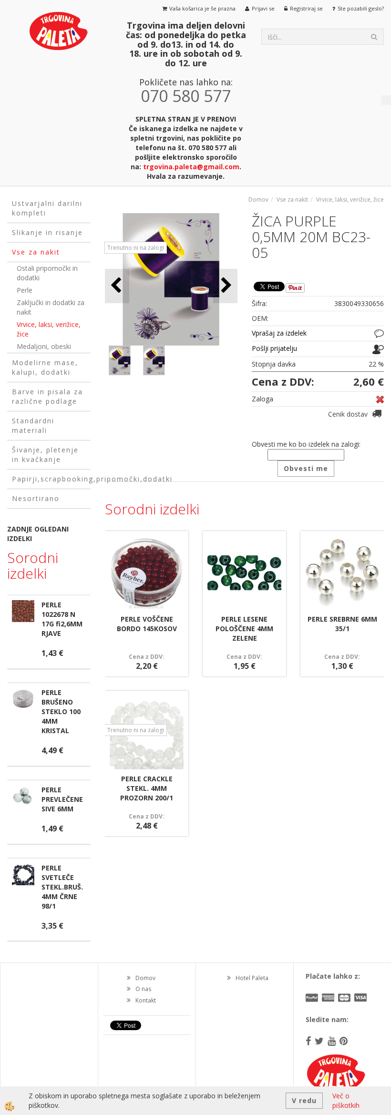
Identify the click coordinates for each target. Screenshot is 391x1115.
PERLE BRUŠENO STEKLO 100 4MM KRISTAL (61, 711)
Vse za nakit (292, 199)
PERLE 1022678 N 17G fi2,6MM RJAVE (61, 619)
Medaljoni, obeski (44, 346)
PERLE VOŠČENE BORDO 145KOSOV (147, 623)
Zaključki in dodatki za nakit (50, 307)
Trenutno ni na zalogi (135, 248)
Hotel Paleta (252, 978)
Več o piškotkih (346, 1100)
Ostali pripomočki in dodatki (47, 273)
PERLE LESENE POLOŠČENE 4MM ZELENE (244, 628)
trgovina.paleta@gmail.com (191, 166)
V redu (304, 1100)
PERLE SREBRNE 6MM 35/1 (342, 623)
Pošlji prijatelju (274, 348)
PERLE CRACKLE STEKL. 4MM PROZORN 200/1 (146, 788)
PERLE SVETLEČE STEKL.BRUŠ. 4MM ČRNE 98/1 (62, 886)
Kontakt (145, 1000)
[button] (225, 286)
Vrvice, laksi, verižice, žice (49, 329)
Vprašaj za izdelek (279, 333)
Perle (24, 290)
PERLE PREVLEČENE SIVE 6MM (62, 799)
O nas (143, 989)
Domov (258, 199)
